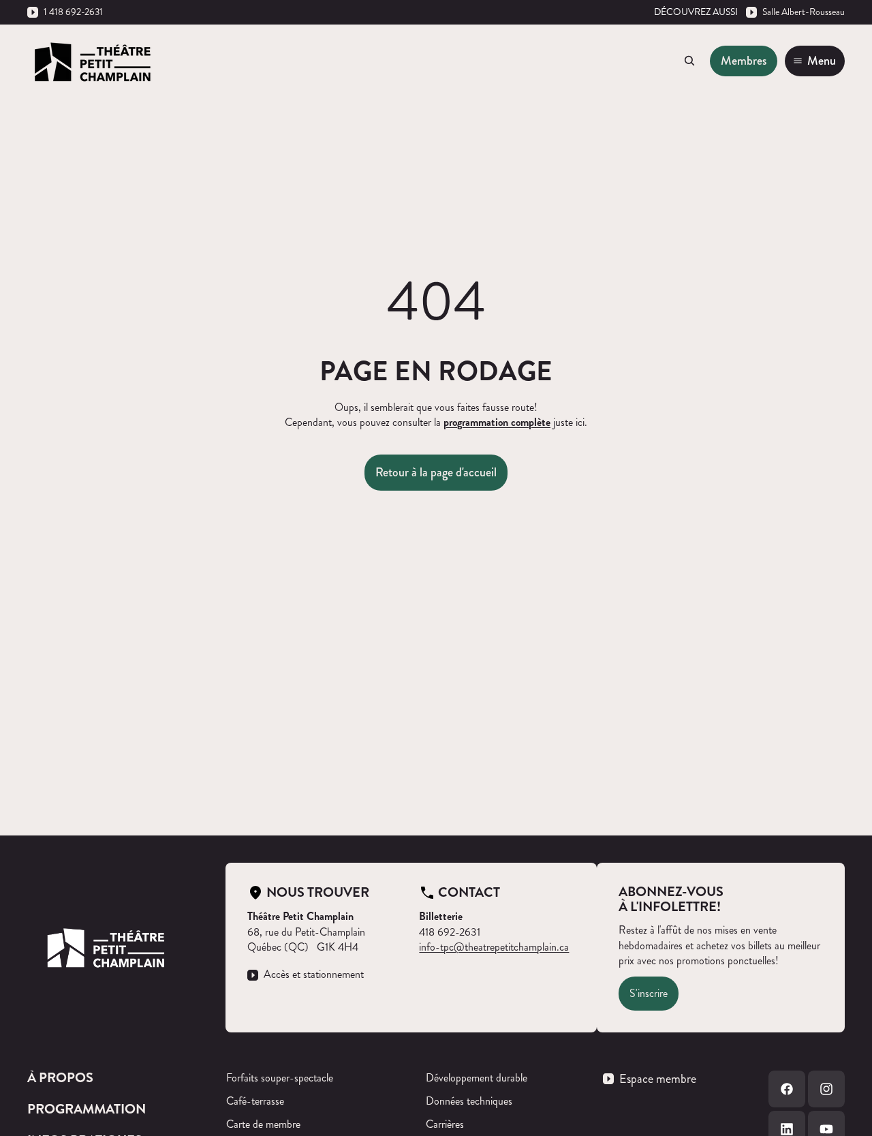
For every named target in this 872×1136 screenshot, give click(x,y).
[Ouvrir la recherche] (689, 61)
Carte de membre (263, 1124)
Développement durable (476, 1078)
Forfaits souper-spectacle (279, 1078)
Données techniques (469, 1101)
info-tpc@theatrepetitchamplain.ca (494, 947)
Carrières (445, 1124)
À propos (60, 1078)
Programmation (86, 1109)
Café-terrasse (255, 1101)
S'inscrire (648, 993)
